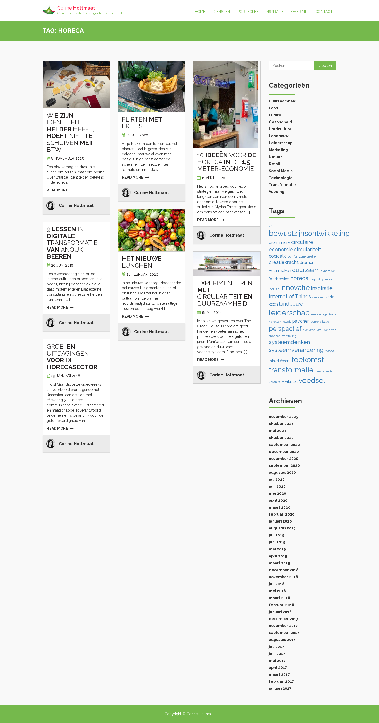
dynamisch (328, 270)
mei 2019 (277, 549)
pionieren (309, 329)
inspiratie (322, 288)
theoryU (330, 350)
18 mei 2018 (212, 312)
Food (273, 108)
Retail (274, 164)
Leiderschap (280, 143)
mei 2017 (277, 660)
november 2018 (283, 577)
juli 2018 (276, 584)
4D (270, 226)
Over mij (299, 12)
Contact (324, 12)
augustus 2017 (282, 640)
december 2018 (284, 570)
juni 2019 (277, 542)
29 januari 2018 (65, 376)
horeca (299, 278)
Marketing (278, 150)
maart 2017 (279, 674)
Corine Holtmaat (76, 205)
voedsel (312, 380)
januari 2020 (280, 521)
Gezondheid (280, 122)
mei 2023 (277, 431)
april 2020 (278, 500)
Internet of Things (290, 296)
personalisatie (320, 321)
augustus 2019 (282, 528)
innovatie (295, 287)
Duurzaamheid (282, 101)
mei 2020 (277, 493)
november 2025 (283, 417)
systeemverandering (296, 350)
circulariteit (307, 249)
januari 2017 (280, 688)
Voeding (276, 192)
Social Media (281, 171)
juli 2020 (277, 479)
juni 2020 (277, 486)
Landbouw (279, 136)
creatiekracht (284, 262)
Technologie (281, 178)
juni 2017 (277, 654)
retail (319, 329)
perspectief (285, 328)
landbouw (291, 304)
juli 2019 (276, 535)
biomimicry (279, 242)
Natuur (275, 157)
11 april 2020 (213, 178)
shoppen (275, 336)
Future (275, 115)
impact (329, 279)
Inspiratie (274, 12)
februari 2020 (281, 514)
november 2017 (283, 626)
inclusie (274, 289)
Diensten (221, 12)
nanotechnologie (280, 321)
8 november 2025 (67, 158)
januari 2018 (280, 612)
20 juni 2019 (62, 265)
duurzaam (306, 269)
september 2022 (284, 445)
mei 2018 (277, 591)
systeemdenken (289, 342)
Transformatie (282, 185)
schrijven (330, 329)
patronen (301, 321)
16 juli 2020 (137, 135)
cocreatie (278, 256)
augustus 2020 (282, 472)
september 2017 (284, 633)
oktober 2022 (281, 438)
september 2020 (284, 465)
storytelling (289, 336)
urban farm (276, 381)
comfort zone (297, 256)
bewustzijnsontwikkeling (309, 233)
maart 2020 (279, 507)
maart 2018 (279, 598)
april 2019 (278, 556)
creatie (311, 256)
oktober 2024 (281, 424)
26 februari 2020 (142, 274)
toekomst (307, 359)
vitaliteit (291, 382)
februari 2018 (281, 605)
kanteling (318, 297)
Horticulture (280, 129)
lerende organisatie (323, 314)
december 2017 (283, 619)
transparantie (323, 371)
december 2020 (284, 451)
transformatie (291, 370)
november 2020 (283, 458)
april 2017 (278, 667)
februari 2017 (281, 681)
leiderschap (289, 312)
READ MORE (57, 190)
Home (200, 12)
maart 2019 (279, 563)
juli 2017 (276, 647)
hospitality (316, 279)
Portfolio (248, 12)
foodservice (279, 279)
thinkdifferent (279, 361)
